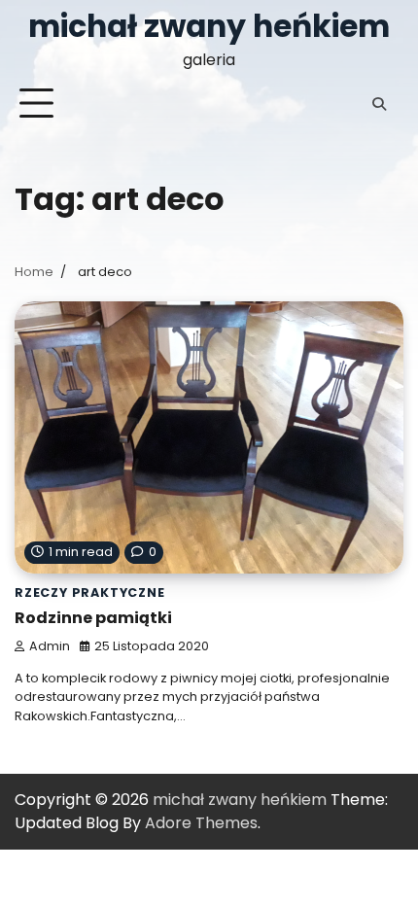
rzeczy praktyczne (90, 592)
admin (49, 646)
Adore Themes (201, 823)
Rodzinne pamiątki (93, 618)
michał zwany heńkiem (209, 26)
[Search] (379, 104)
